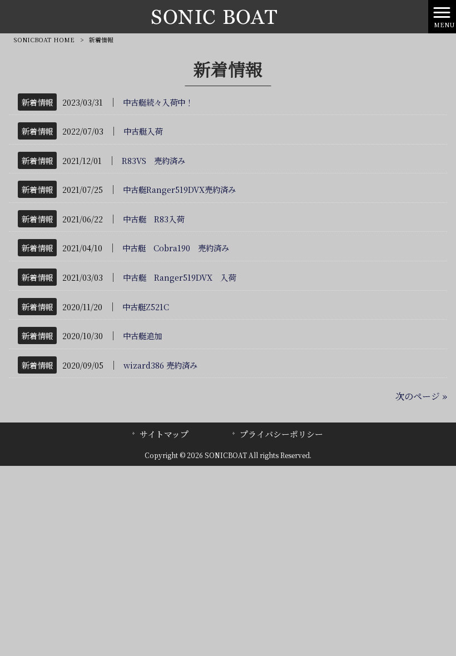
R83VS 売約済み (153, 160)
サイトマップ (164, 434)
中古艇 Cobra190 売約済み (175, 248)
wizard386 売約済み (160, 365)
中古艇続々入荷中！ (158, 102)
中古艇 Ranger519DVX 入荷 (179, 277)
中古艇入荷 (142, 131)
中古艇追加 (142, 335)
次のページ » (421, 396)
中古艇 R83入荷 (153, 219)
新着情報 (37, 102)
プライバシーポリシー (281, 434)
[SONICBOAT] (214, 15)
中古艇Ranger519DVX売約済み (179, 189)
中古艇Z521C (145, 306)
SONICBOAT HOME (44, 39)
